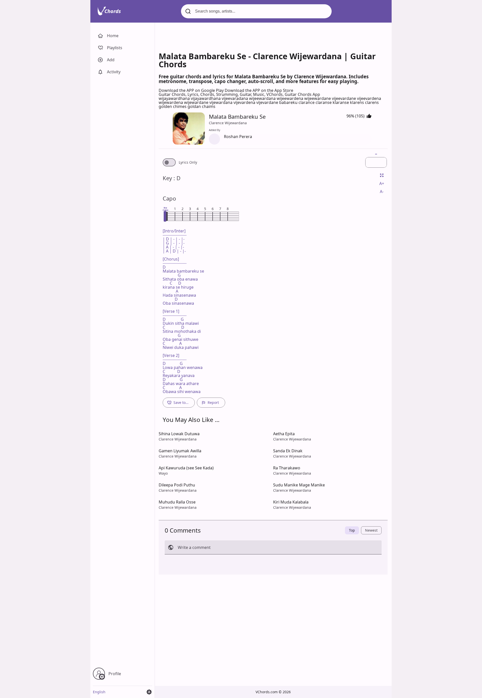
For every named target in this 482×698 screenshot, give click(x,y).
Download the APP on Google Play (192, 90)
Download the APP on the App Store (259, 90)
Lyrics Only (188, 162)
